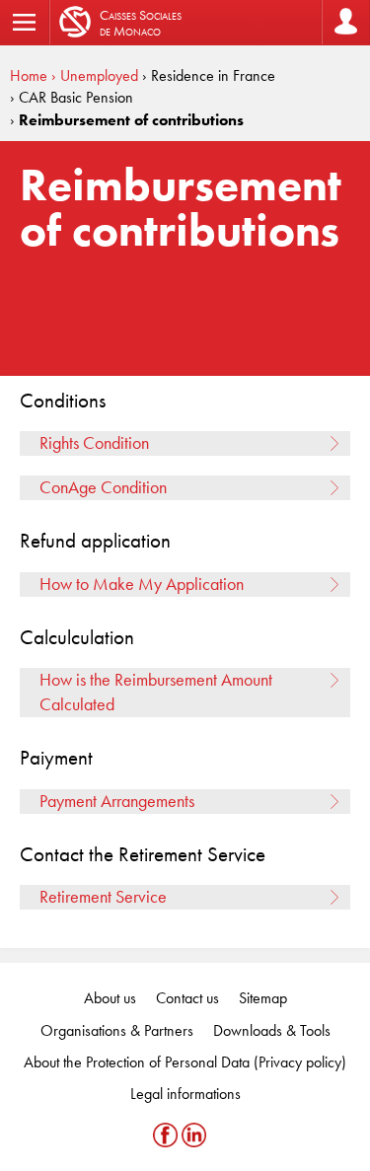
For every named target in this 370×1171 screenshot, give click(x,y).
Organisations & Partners (116, 1030)
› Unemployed (94, 75)
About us (110, 997)
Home (28, 75)
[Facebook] (167, 1135)
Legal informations (185, 1093)
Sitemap (263, 997)
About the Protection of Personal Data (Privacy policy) (185, 1062)
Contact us (187, 997)
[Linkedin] (194, 1135)
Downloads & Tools (272, 1030)
